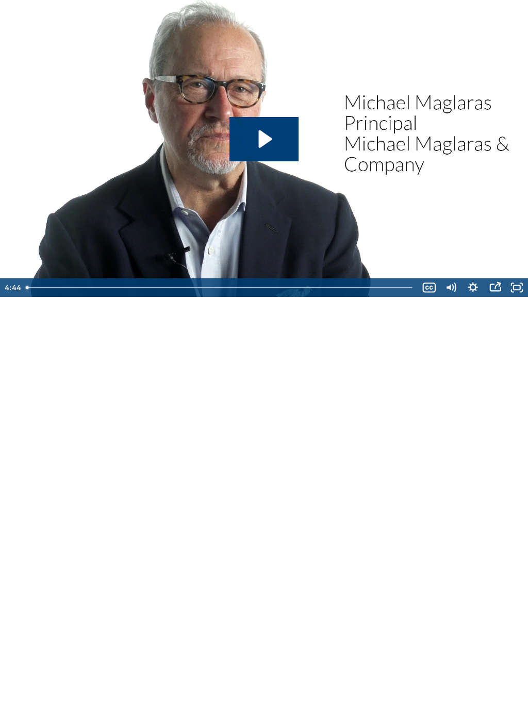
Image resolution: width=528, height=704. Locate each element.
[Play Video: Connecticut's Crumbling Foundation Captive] (263, 139)
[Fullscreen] (517, 287)
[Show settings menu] (473, 287)
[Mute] (451, 287)
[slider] (219, 287)
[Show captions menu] (429, 287)
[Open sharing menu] (495, 287)
